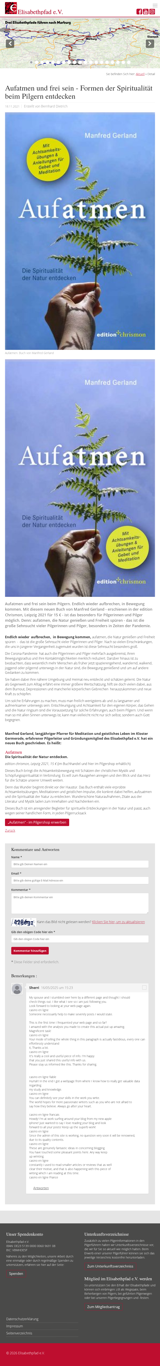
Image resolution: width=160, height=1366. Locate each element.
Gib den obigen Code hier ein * (33, 932)
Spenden (16, 1273)
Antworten (41, 1188)
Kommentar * (21, 890)
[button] (8, 44)
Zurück (10, 830)
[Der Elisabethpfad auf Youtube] (146, 12)
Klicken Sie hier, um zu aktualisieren (118, 922)
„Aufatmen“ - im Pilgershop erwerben (37, 822)
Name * (16, 857)
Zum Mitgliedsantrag (103, 1307)
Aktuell (140, 74)
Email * (16, 873)
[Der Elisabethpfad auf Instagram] (152, 12)
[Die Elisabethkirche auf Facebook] (139, 12)
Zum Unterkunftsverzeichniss (110, 1266)
